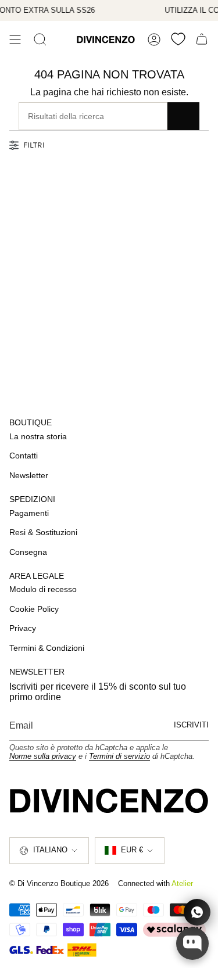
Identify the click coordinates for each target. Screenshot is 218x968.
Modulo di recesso (43, 589)
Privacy (22, 628)
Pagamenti (29, 513)
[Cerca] (40, 39)
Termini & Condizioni (46, 647)
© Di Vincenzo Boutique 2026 (59, 883)
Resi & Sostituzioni (43, 532)
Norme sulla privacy (42, 756)
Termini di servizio (119, 756)
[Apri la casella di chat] (192, 943)
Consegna (28, 552)
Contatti (23, 455)
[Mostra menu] (15, 39)
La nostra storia (38, 436)
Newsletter (28, 475)
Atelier (182, 883)
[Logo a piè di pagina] (109, 800)
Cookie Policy (34, 609)
